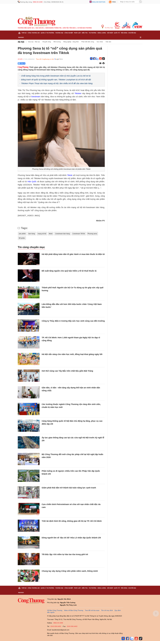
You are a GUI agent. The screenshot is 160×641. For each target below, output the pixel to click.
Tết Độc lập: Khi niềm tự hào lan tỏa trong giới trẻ (65, 554)
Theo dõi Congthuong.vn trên (45, 59)
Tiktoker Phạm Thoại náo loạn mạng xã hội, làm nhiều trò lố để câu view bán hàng (57, 83)
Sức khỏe (100, 42)
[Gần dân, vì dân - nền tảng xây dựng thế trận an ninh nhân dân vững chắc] (29, 392)
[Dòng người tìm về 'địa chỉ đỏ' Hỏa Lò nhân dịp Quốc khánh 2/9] (29, 542)
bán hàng (31, 233)
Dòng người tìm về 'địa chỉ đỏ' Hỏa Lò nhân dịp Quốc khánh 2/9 (71, 538)
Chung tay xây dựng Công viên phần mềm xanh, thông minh (70, 571)
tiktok (50, 233)
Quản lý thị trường (47, 32)
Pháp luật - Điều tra (81, 32)
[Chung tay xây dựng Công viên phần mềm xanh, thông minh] (29, 576)
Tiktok (69, 175)
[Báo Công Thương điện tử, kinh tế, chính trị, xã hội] (36, 21)
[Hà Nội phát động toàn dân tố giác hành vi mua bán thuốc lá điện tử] (29, 259)
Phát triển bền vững (87, 42)
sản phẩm (22, 233)
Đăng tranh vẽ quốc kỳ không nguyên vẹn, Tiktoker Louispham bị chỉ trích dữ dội (56, 80)
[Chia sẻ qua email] (100, 63)
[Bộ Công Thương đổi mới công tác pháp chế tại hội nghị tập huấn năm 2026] (29, 459)
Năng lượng (102, 32)
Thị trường (92, 32)
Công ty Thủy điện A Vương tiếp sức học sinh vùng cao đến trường (73, 321)
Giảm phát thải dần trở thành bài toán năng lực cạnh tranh (69, 488)
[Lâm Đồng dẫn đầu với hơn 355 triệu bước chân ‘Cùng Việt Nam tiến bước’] (29, 309)
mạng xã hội (42, 233)
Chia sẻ (22, 63)
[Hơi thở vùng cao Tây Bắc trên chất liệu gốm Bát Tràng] (29, 375)
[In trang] (103, 63)
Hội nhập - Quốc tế (113, 32)
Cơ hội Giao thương (84, 28)
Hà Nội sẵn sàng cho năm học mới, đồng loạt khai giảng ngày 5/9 (72, 354)
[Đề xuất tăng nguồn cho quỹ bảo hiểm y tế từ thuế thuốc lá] (29, 275)
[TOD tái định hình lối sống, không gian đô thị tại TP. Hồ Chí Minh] (29, 526)
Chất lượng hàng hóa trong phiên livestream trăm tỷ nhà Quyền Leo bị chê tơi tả (55, 76)
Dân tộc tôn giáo (69, 28)
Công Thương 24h (34, 32)
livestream (35, 96)
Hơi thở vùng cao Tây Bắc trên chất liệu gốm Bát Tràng (67, 371)
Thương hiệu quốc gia (26, 28)
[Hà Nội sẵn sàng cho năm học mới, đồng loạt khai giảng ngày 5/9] (29, 359)
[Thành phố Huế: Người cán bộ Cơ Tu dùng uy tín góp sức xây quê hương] (29, 292)
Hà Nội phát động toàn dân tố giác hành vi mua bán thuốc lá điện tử (73, 254)
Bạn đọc (21, 37)
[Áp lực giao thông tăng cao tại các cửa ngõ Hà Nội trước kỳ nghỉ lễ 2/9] (29, 442)
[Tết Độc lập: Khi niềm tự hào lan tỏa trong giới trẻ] (29, 559)
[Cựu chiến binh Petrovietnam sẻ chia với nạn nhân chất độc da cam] (29, 509)
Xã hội (21, 42)
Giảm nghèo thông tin (53, 28)
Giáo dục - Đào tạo (34, 42)
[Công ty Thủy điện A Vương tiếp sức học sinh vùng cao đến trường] (29, 326)
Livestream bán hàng (62, 233)
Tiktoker (78, 93)
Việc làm (108, 42)
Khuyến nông (47, 42)
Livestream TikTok (78, 233)
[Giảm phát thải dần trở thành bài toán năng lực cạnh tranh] (29, 492)
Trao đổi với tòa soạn (92, 610)
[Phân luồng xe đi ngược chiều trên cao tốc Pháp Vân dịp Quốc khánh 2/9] (29, 476)
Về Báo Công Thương (54, 610)
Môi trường (57, 42)
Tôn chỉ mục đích (107, 610)
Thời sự (24, 32)
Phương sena (92, 233)
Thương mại (59, 32)
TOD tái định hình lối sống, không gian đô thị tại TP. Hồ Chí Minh (72, 521)
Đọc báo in (40, 28)
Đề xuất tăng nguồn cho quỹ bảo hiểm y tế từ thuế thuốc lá (69, 271)
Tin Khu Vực (108, 28)
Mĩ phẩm (22, 238)
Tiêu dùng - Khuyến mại (128, 32)
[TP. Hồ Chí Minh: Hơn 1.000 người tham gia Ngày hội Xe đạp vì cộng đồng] (29, 342)
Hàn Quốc (32, 181)
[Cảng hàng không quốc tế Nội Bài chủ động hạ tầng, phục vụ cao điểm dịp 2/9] (29, 426)
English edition (98, 2)
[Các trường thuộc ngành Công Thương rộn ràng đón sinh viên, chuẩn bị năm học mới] (29, 409)
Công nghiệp (68, 32)
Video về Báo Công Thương (73, 610)
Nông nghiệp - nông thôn (71, 42)
